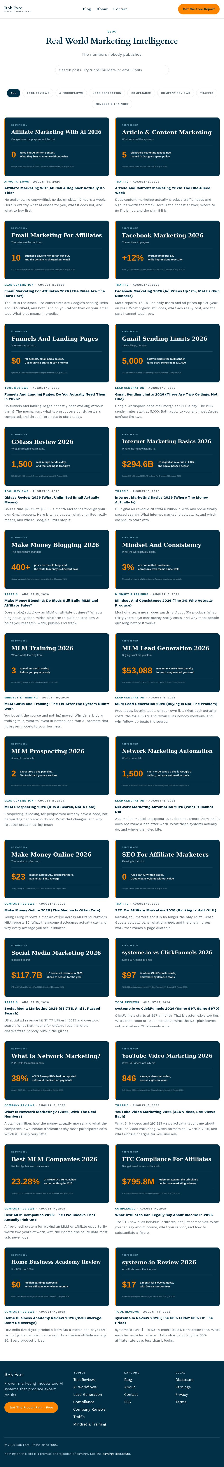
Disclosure (184, 1380)
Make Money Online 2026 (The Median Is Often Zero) (52, 910)
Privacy (181, 1395)
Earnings (183, 1387)
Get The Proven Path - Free (31, 1407)
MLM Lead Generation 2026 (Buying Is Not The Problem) (166, 704)
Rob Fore (18, 9)
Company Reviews (175, 93)
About (102, 9)
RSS (127, 1402)
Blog (87, 9)
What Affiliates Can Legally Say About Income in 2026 (164, 1215)
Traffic (206, 93)
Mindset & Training (112, 103)
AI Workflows (71, 93)
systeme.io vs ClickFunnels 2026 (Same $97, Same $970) (167, 1008)
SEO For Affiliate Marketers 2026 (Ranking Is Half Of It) (165, 910)
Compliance (141, 93)
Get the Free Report (199, 9)
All (14, 93)
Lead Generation (107, 93)
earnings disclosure (116, 1453)
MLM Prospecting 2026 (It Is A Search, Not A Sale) (50, 807)
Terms (180, 1402)
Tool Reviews (37, 93)
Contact (120, 9)
